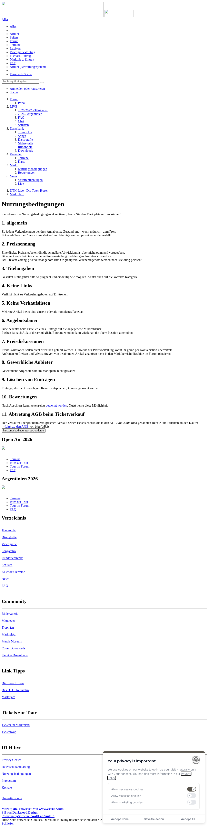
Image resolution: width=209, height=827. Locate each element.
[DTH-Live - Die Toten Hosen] (67, 16)
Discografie (9, 537)
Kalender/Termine (13, 572)
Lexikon (15, 48)
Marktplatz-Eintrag (22, 59)
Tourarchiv (9, 530)
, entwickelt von (32, 808)
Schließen (8, 823)
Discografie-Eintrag (22, 52)
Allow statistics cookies (126, 795)
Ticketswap (9, 732)
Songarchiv (9, 551)
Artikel (14, 33)
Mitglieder (8, 620)
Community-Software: (28, 816)
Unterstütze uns (12, 798)
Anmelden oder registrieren (27, 88)
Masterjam (8, 697)
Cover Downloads (13, 648)
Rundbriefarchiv (12, 558)
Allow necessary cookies (127, 789)
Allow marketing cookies (127, 802)
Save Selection (154, 819)
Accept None (120, 819)
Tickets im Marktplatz (16, 725)
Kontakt (7, 787)
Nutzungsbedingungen (16, 773)
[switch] (191, 789)
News (5, 578)
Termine (15, 44)
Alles (13, 26)
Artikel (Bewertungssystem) (28, 67)
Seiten (14, 37)
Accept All (188, 819)
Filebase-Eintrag (20, 55)
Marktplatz (9, 634)
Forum (14, 41)
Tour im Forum (19, 466)
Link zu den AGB (17, 426)
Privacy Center (11, 760)
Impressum (9, 780)
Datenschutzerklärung (16, 766)
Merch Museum (12, 641)
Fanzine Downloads (15, 655)
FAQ (13, 63)
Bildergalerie (10, 613)
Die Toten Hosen (13, 683)
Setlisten (7, 565)
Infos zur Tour (19, 462)
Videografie (9, 544)
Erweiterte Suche (21, 74)
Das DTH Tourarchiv (15, 690)
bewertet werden (56, 405)
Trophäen (8, 627)
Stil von (20, 812)
